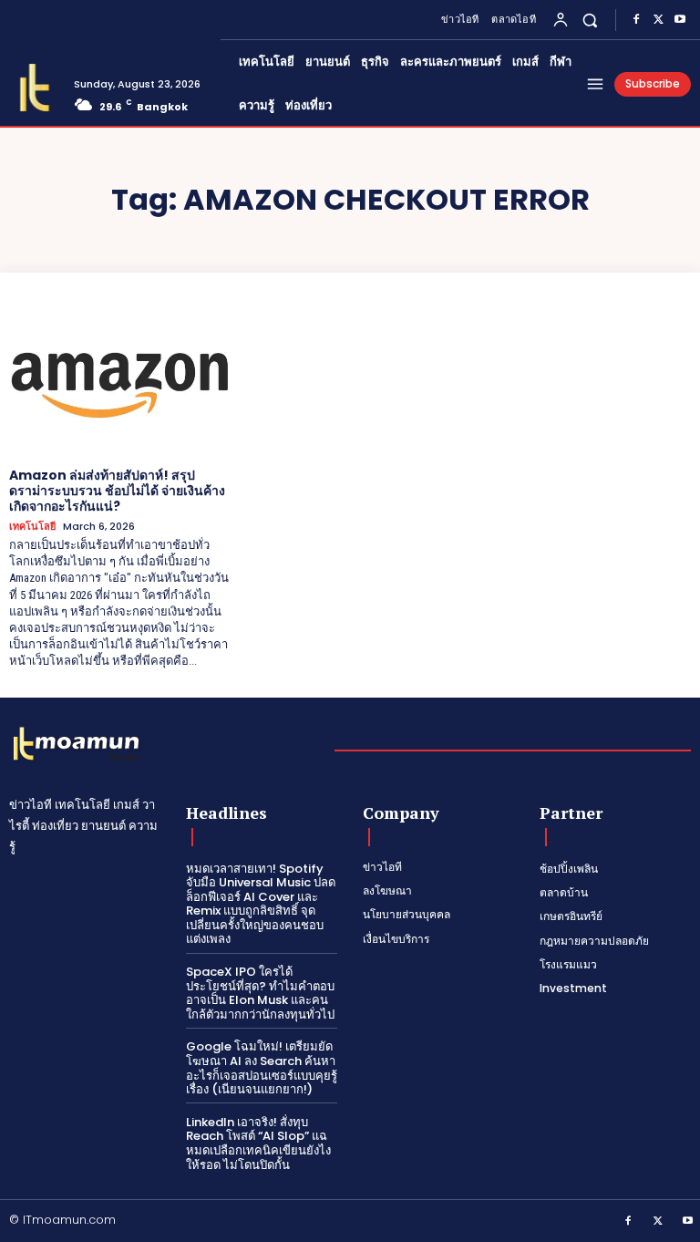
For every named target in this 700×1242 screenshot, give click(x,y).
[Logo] (34, 87)
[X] (658, 20)
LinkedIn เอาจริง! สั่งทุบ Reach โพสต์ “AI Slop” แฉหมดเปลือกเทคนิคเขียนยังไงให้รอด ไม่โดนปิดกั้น (258, 1143)
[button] (590, 19)
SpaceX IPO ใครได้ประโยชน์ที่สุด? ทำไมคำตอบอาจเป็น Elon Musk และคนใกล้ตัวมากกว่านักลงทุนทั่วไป (260, 993)
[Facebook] (636, 20)
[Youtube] (680, 20)
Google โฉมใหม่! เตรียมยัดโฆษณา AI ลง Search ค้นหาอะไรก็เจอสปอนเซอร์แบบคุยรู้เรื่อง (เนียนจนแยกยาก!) (261, 1068)
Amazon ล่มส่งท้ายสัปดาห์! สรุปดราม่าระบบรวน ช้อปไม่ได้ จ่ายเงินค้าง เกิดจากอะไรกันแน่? (117, 490)
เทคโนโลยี (32, 527)
